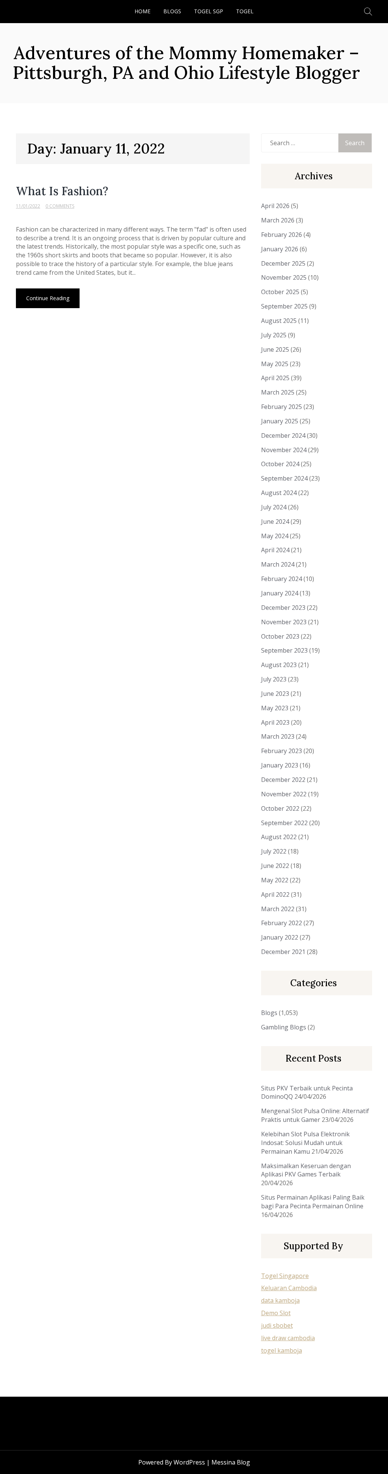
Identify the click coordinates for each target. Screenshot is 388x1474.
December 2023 (283, 607)
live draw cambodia (288, 1338)
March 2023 (277, 736)
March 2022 (277, 909)
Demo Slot (276, 1313)
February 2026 (281, 234)
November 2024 (284, 450)
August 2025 (279, 320)
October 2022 (280, 808)
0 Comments (59, 206)
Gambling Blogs (283, 1027)
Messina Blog (230, 1462)
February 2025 (281, 407)
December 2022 (283, 779)
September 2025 (284, 306)
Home (142, 11)
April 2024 (275, 550)
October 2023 (280, 636)
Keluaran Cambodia (289, 1288)
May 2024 (274, 536)
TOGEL (244, 11)
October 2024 (280, 464)
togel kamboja (281, 1350)
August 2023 (279, 665)
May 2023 (274, 708)
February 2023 (281, 751)
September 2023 (284, 650)
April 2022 (275, 894)
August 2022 (279, 837)
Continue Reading (47, 298)
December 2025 (283, 263)
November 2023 (284, 622)
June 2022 (275, 866)
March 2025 (277, 392)
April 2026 (275, 206)
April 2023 (275, 722)
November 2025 (284, 277)
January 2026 (279, 249)
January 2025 (279, 421)
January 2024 (279, 593)
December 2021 (283, 952)
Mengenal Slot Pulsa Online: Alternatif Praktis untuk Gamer (315, 1115)
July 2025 (273, 335)
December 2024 (283, 435)
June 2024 (275, 521)
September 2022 (284, 823)
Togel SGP (208, 11)
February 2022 (281, 923)
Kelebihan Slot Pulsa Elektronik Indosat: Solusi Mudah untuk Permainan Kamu (305, 1143)
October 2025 (280, 292)
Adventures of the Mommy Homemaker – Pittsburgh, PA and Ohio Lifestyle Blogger (186, 62)
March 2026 (277, 220)
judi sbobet (277, 1325)
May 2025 (274, 364)
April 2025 (275, 378)
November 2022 (284, 794)
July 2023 (273, 679)
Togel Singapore (285, 1276)
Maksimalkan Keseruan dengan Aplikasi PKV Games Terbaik (306, 1170)
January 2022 (279, 937)
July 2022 (273, 851)
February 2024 (281, 579)
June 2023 (275, 693)
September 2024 (284, 478)
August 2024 (279, 493)
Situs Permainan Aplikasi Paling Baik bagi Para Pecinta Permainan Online (313, 1201)
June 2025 (275, 349)
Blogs (172, 11)
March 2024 (277, 564)
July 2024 (273, 507)
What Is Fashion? (62, 191)
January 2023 (279, 765)
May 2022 (274, 880)
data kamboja (280, 1300)
